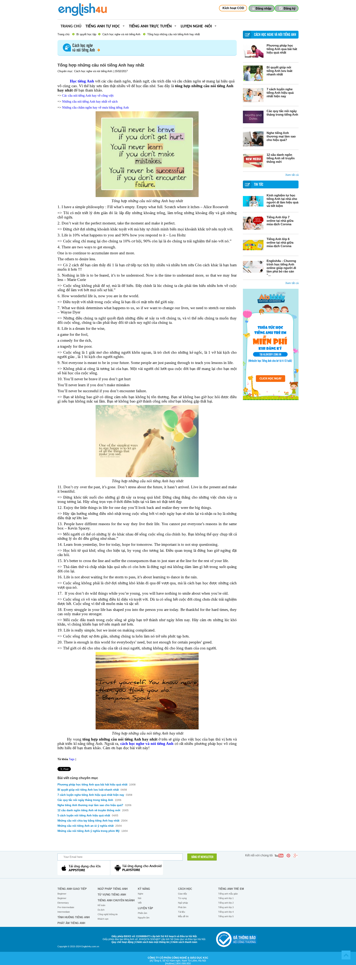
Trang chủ (71, 26)
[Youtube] (278, 855)
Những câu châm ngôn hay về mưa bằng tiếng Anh (95, 107)
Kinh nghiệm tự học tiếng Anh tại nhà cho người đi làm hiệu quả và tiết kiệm (282, 201)
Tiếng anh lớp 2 (226, 903)
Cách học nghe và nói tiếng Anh (121, 34)
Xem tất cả (292, 174)
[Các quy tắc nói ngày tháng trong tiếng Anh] (253, 117)
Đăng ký (289, 8)
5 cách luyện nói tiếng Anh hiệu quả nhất (83, 815)
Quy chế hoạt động (122, 942)
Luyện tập (145, 908)
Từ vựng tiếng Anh (112, 894)
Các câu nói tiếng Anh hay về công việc (88, 95)
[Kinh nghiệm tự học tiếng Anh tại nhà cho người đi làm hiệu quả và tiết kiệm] (253, 201)
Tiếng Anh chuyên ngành (116, 900)
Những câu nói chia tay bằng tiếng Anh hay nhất (88, 820)
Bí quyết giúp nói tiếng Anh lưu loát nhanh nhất (279, 71)
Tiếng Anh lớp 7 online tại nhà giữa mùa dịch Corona (280, 220)
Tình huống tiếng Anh (73, 917)
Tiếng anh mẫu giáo (228, 893)
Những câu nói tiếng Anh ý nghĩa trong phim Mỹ (88, 830)
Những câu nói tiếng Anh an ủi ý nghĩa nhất (85, 825)
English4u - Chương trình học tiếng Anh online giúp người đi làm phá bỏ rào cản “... (281, 268)
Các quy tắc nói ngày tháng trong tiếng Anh (282, 112)
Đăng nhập (263, 8)
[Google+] (295, 855)
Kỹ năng (144, 888)
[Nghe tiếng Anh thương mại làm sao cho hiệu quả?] (253, 139)
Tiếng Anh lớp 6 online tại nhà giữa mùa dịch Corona (280, 242)
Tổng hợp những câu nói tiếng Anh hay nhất (173, 34)
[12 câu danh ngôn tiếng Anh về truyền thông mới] (253, 160)
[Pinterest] (288, 855)
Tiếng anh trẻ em (231, 888)
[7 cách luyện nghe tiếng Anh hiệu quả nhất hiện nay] (253, 95)
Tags (72, 759)
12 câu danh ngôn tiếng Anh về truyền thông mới (281, 158)
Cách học (185, 888)
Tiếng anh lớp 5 (226, 916)
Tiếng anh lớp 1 (226, 898)
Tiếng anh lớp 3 (226, 907)
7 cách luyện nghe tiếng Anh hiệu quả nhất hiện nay (280, 92)
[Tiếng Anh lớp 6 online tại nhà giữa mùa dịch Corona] (253, 245)
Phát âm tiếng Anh (71, 923)
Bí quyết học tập (86, 34)
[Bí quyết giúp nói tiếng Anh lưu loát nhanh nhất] (253, 73)
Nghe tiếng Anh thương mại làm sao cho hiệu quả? (281, 136)
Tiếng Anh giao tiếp (72, 888)
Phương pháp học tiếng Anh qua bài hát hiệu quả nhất (282, 49)
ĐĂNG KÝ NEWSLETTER (202, 857)
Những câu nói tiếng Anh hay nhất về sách (90, 101)
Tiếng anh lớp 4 (226, 912)
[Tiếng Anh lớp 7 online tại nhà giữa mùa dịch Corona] (253, 223)
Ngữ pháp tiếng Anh (113, 888)
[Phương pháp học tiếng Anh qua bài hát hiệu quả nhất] (253, 51)
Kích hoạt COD (233, 8)
